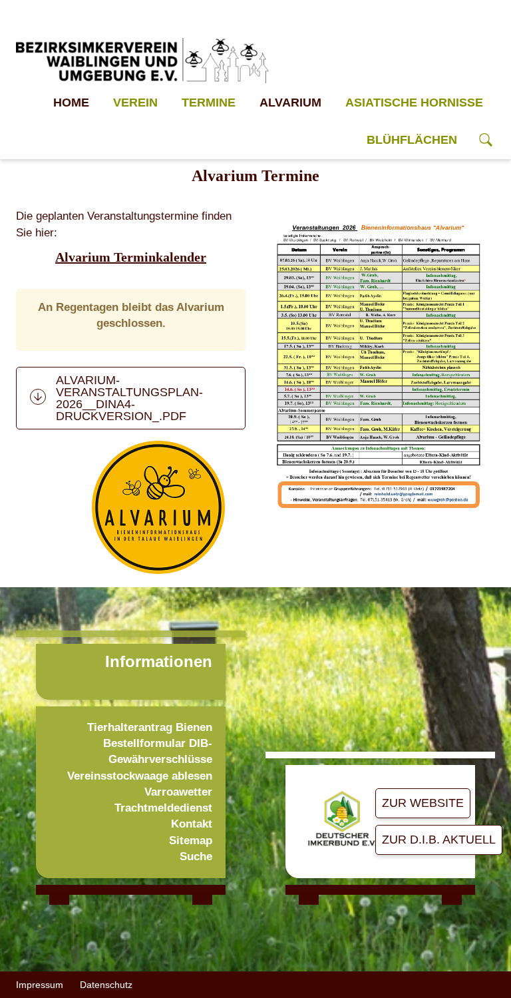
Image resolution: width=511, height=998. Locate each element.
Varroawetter (178, 792)
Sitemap (190, 840)
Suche (196, 856)
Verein (135, 102)
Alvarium (290, 102)
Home (71, 102)
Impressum (39, 984)
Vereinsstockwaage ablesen (139, 776)
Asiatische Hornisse (414, 102)
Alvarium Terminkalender (130, 257)
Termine (209, 102)
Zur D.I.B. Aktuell (439, 839)
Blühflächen (412, 139)
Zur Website (423, 803)
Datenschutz (106, 984)
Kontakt (191, 824)
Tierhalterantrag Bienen (149, 727)
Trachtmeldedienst (163, 808)
